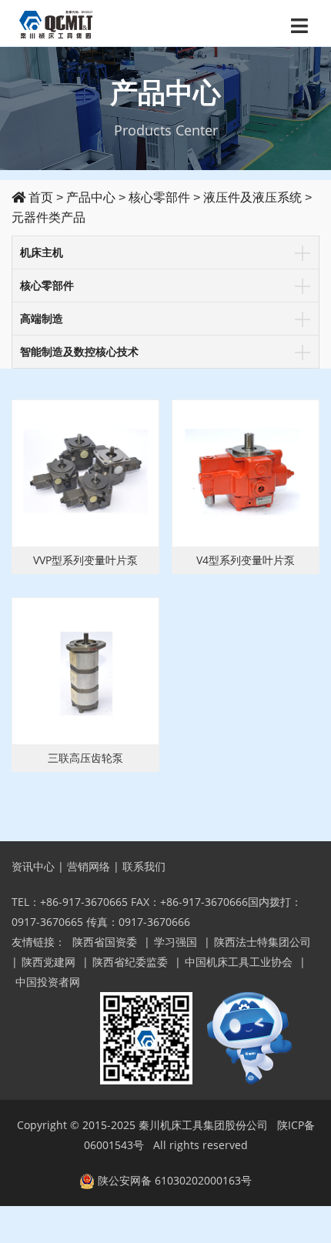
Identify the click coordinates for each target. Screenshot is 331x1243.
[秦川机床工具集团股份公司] (57, 23)
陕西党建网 (48, 961)
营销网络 (88, 866)
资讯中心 (33, 866)
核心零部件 (159, 197)
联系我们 (144, 866)
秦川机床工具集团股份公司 (203, 1125)
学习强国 (175, 941)
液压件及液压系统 (252, 197)
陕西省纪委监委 (130, 961)
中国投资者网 (47, 981)
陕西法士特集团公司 (262, 941)
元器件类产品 (48, 217)
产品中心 (90, 197)
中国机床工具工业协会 (239, 961)
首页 (39, 197)
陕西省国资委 (104, 941)
